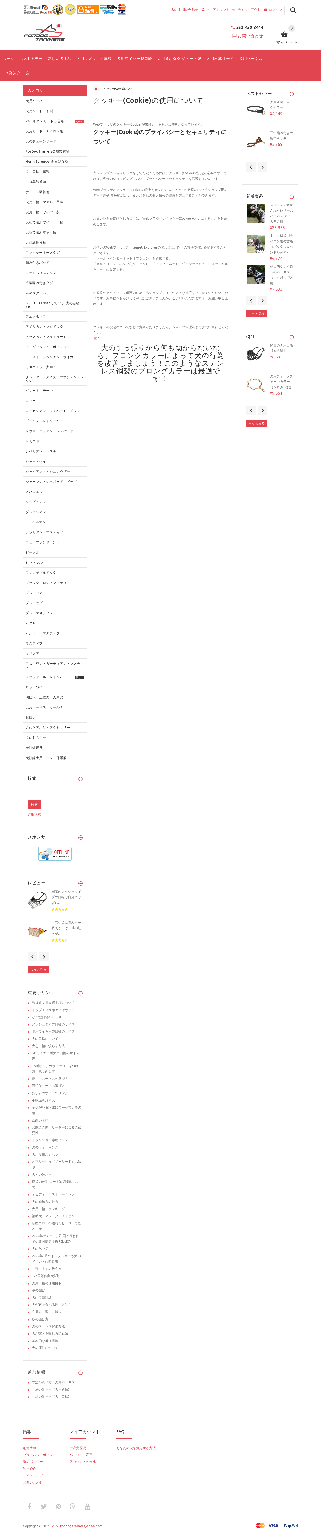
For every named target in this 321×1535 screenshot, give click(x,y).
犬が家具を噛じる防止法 (50, 1333)
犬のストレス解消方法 (48, 1326)
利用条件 (29, 1468)
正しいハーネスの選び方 (50, 1078)
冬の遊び (38, 1290)
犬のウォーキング (45, 1147)
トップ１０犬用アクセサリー (53, 1010)
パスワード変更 (81, 1455)
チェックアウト (249, 10)
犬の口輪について (45, 1038)
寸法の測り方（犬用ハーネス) (54, 1382)
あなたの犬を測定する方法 (136, 1448)
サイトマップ (33, 1475)
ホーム (96, 89)
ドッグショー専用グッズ (50, 1140)
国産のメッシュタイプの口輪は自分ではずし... (66, 897)
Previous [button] (32, 956)
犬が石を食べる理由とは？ (51, 1304)
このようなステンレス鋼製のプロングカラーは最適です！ (162, 371)
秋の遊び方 (40, 1319)
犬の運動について (45, 1348)
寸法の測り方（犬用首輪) (50, 1389)
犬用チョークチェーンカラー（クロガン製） (281, 381)
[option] (55, 904)
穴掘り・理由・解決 (47, 1312)
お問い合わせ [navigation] (188, 10)
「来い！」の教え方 (47, 1268)
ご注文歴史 (78, 1448)
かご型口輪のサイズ (47, 1017)
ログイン (275, 10)
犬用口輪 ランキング (48, 1209)
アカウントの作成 (83, 1462)
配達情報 (29, 1448)
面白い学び (40, 1120)
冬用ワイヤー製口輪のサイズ (53, 1031)
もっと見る (38, 969)
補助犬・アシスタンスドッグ (53, 1216)
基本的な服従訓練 (45, 1341)
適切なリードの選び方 (48, 1086)
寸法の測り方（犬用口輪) (50, 1396)
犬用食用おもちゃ (45, 1154)
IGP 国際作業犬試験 (46, 1276)
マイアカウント (217, 10)
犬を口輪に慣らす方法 (48, 1046)
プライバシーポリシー (39, 1455)
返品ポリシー (33, 1462)
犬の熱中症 (40, 1248)
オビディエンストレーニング (53, 1194)
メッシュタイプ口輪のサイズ (53, 1024)
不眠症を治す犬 (43, 1100)
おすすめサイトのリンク (50, 1093)
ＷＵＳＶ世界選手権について (53, 1003)
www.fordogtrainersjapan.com (77, 1526)
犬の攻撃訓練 (42, 1297)
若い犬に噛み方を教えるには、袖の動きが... (66, 928)
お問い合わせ (250, 35)
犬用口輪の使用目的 (47, 1283)
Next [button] (44, 956)
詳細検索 (34, 814)
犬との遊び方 (42, 1174)
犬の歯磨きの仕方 (45, 1201)
